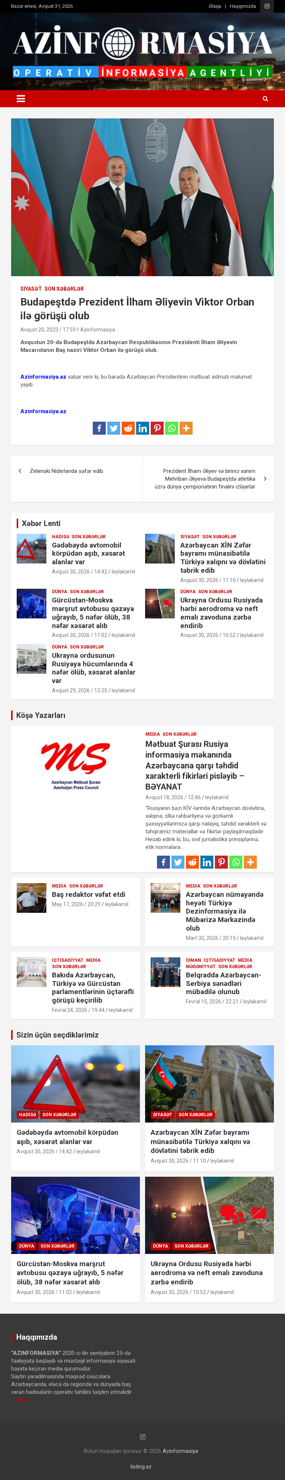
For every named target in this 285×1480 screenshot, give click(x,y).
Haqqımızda (243, 6)
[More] (186, 428)
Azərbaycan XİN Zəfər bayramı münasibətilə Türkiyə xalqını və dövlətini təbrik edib (223, 558)
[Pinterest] (157, 428)
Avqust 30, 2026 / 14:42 (79, 572)
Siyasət (31, 289)
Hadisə (60, 536)
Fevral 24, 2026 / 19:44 (78, 1010)
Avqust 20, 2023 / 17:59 (48, 330)
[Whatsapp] (171, 428)
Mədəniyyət (201, 966)
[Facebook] (99, 428)
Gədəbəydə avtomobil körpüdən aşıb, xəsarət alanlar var (88, 553)
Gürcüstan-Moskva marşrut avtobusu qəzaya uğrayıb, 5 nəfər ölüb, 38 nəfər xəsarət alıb (93, 613)
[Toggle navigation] (20, 98)
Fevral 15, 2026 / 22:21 (212, 1001)
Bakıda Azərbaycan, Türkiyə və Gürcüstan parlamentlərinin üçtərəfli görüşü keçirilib (93, 987)
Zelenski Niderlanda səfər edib (66, 471)
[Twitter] (113, 428)
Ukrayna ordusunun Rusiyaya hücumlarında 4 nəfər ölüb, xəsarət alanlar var (93, 668)
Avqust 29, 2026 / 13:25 (79, 690)
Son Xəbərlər (64, 289)
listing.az (141, 1466)
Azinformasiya (97, 330)
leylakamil (123, 572)
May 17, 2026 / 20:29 (76, 904)
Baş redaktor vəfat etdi (88, 894)
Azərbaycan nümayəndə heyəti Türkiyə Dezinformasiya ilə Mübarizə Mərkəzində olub (224, 911)
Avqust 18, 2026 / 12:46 (173, 797)
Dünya (59, 591)
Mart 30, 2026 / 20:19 (211, 938)
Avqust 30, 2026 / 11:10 (208, 580)
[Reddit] (128, 428)
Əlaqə (215, 6)
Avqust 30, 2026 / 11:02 (79, 635)
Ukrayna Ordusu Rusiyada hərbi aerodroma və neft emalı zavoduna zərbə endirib (221, 613)
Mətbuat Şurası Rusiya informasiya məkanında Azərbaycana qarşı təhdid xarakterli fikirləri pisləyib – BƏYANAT (194, 765)
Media (152, 734)
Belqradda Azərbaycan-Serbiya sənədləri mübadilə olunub (223, 983)
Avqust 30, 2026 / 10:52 (208, 635)
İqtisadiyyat (67, 960)
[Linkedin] (142, 428)
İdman (193, 960)
